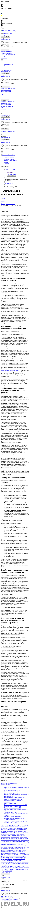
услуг (27, 866)
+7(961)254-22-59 (7, 33)
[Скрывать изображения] (1, 22)
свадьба (24, 857)
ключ (22, 840)
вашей (11, 828)
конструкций (4, 841)
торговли (9, 783)
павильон (22, 848)
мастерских (18, 843)
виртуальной (23, 828)
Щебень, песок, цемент (8, 55)
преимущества (5, 853)
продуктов (9, 854)
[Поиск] (2, 60)
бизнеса (24, 826)
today (18, 825)
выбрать (13, 829)
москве (10, 844)
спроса (20, 860)
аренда (2, 826)
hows (10, 825)
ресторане (3, 857)
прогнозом (22, 853)
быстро (3, 828)
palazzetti (14, 825)
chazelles (3, 825)
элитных (8, 869)
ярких (17, 869)
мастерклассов (11, 843)
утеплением (8, 867)
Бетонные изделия (6, 53)
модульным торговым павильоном (10, 370)
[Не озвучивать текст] (1, 27)
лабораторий (18, 841)
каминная (11, 838)
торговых (23, 864)
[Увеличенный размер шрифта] (2, 6)
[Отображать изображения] (1, 20)
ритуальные (9, 857)
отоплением (11, 848)
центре (27, 867)
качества (19, 838)
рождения (16, 857)
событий (22, 859)
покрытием (4, 851)
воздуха (6, 829)
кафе (15, 838)
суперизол (11, 862)
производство (4, 856)
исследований (23, 837)
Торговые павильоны (6, 896)
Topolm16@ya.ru (5, 39)
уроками (23, 866)
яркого (21, 869)
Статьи (3, 56)
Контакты (4, 58)
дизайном (6, 832)
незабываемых (13, 845)
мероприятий (25, 843)
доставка (25, 832)
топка (2, 864)
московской (15, 844)
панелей (16, 850)
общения (15, 847)
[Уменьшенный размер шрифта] (1, 2)
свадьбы (7, 859)
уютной (14, 867)
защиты (19, 834)
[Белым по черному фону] (1, 11)
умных (11, 866)
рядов (20, 857)
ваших (14, 828)
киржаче (18, 840)
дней (11, 832)
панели (21, 850)
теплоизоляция (13, 863)
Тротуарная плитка (6, 51)
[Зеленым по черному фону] (1, 17)
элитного (3, 869)
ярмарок (25, 869)
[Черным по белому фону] (1, 10)
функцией (22, 867)
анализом (25, 825)
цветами (14, 783)
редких (24, 856)
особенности (4, 848)
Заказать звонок (5, 36)
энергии (13, 869)
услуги (2, 867)
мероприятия (4, 844)
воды (2, 829)
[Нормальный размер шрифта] (2, 4)
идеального (4, 835)
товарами (20, 863)
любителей (25, 841)
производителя (25, 854)
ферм (17, 867)
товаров (25, 863)
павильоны (4, 783)
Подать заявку (4, 50)
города (15, 831)
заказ (7, 834)
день (25, 831)
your (21, 825)
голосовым (10, 831)
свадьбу (3, 859)
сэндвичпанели (5, 863)
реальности (11, 856)
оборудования (9, 847)
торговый (17, 864)
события (3, 860)
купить (13, 841)
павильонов (4, 850)
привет (11, 853)
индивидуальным (20, 835)
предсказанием (22, 851)
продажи (3, 854)
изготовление (11, 835)
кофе (9, 841)
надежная (21, 844)
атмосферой (8, 826)
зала (15, 834)
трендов (3, 866)
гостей (19, 831)
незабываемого (5, 845)
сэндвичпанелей (24, 862)
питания (25, 850)
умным (7, 866)
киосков (13, 840)
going (7, 825)
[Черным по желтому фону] (1, 15)
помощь (9, 851)
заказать (12, 834)
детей (2, 832)
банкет (13, 826)
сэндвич (17, 862)
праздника (14, 851)
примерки (15, 853)
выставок (18, 829)
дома (14, 832)
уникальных (17, 866)
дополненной (19, 832)
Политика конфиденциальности (9, 899)
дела (22, 831)
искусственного (15, 837)
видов (18, 828)
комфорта (26, 840)
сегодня (12, 859)
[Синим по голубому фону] (1, 13)
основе (27, 847)
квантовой (25, 838)
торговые (12, 864)
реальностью (18, 856)
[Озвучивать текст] (2, 25)
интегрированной (5, 837)
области (3, 847)
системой (17, 859)
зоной (22, 834)
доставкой (3, 834)
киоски (9, 840)
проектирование (16, 854)
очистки (17, 848)
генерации (3, 831)
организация (21, 847)
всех (9, 829)
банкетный (18, 826)
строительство (4, 862)
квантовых (4, 840)
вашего (7, 828)
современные (9, 860)
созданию (15, 860)
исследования (4, 838)
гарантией (24, 829)
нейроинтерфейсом (22, 845)
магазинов (3, 843)
